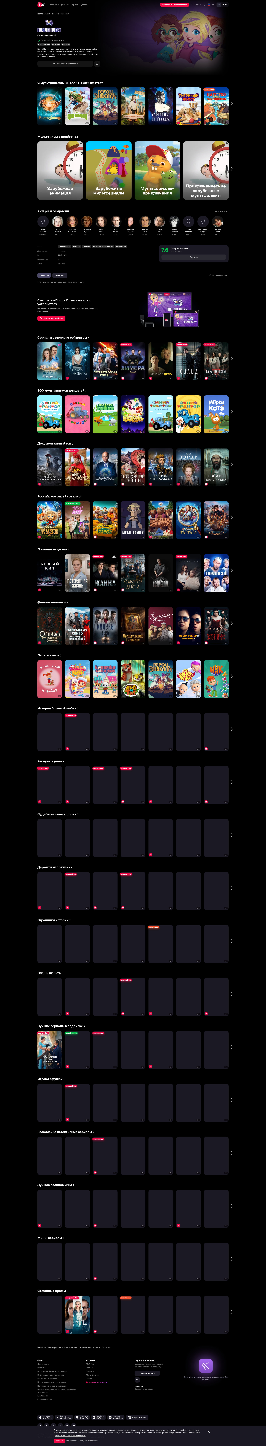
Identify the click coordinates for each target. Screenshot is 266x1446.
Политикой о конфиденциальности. (70, 1435)
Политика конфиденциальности (52, 1386)
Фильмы (90, 1368)
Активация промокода (96, 1382)
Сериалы (90, 1371)
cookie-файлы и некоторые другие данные (154, 1430)
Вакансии (41, 1368)
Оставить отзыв (44, 1399)
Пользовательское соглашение (51, 1382)
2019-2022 (46, 41)
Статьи (89, 1379)
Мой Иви (90, 1364)
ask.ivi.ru (139, 1386)
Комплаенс (42, 1396)
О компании (43, 1364)
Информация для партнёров (50, 1375)
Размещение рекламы (47, 1379)
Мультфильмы (92, 1375)
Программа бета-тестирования (52, 1371)
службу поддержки (89, 1441)
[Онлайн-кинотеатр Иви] (41, 5)
